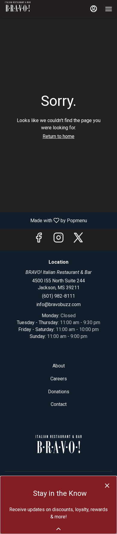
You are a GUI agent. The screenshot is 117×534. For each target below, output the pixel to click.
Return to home (58, 136)
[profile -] (93, 8)
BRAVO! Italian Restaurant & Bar (58, 448)
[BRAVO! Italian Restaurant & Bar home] (32, 9)
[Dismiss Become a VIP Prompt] (107, 485)
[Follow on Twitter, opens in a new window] (78, 239)
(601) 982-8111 (58, 296)
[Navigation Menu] (108, 9)
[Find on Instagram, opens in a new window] (58, 239)
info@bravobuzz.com (58, 304)
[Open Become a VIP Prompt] (58, 528)
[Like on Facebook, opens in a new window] (38, 239)
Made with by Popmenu (45, 220)
